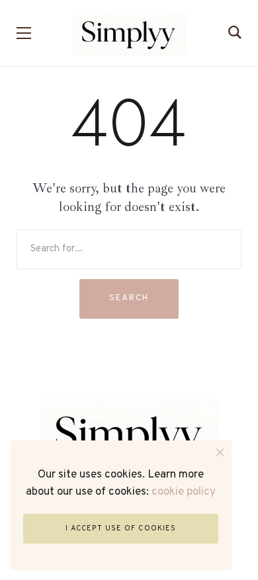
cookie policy (183, 492)
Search (129, 298)
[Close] (220, 452)
